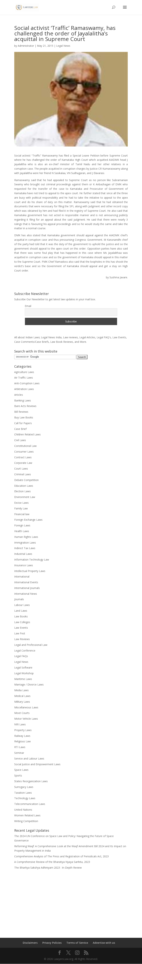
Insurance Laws (23, 565)
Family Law (21, 508)
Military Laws (22, 701)
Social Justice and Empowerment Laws (37, 764)
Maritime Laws (23, 679)
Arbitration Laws (24, 389)
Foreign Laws (22, 525)
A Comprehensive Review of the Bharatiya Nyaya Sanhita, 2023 (52, 862)
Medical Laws (22, 696)
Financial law (21, 514)
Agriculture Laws (24, 372)
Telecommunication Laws (29, 804)
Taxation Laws (23, 792)
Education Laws (23, 485)
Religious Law (22, 741)
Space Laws (21, 769)
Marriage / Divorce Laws (29, 684)
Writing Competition (26, 821)
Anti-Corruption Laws (27, 383)
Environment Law (24, 497)
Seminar (19, 753)
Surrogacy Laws (23, 787)
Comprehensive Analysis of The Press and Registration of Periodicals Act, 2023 (61, 856)
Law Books (21, 616)
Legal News (63, 45)
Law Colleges (22, 622)
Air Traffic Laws (23, 377)
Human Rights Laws (26, 537)
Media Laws (21, 690)
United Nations (23, 809)
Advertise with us (104, 942)
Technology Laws (24, 798)
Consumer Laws (24, 451)
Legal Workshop (24, 673)
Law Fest (19, 633)
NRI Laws (20, 724)
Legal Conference (24, 650)
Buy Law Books (23, 417)
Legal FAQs (21, 656)
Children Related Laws (27, 434)
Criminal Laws (22, 474)
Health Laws (21, 531)
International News (25, 593)
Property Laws (23, 730)
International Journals (27, 588)
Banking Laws (22, 400)
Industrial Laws (23, 554)
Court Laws (21, 468)
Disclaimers (30, 942)
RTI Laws (19, 747)
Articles (18, 394)
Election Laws (22, 491)
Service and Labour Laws (29, 758)
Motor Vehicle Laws (26, 718)
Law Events (21, 627)
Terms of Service (77, 942)
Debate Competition (26, 480)
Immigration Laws (25, 542)
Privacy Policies (52, 942)
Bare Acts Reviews (25, 406)
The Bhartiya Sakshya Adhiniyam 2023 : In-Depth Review (48, 867)
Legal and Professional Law (30, 645)
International (21, 576)
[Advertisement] (71, 901)
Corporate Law (23, 463)
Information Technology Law (31, 559)
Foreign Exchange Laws (28, 519)
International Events (26, 582)
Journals (19, 599)
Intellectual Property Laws (29, 571)
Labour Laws (22, 605)
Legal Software (23, 667)
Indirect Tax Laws (24, 548)
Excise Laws (21, 502)
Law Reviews (22, 639)
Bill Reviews (21, 411)
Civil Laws (20, 440)
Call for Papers (23, 423)
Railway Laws (22, 736)
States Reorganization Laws (31, 781)
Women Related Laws (27, 815)
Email (28, 306)
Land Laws (20, 610)
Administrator (26, 45)
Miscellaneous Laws (26, 707)
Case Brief (20, 429)
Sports (18, 775)
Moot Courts (22, 713)
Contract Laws (23, 457)
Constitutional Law (25, 446)
